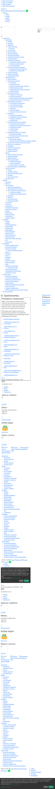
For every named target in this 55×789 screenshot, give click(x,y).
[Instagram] (22, 10)
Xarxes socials (7, 707)
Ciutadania (4, 723)
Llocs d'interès (7, 680)
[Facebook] (9, 10)
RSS (4, 719)
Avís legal (33, 774)
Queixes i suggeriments (9, 764)
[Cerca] (39, 31)
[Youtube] (16, 10)
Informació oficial (8, 668)
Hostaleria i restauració (9, 687)
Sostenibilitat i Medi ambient (11, 747)
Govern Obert (4, 750)
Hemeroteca (6, 721)
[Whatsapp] (27, 10)
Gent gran (6, 731)
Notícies (5, 594)
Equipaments (6, 685)
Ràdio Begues (7, 709)
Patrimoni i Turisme (8, 749)
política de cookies (14, 784)
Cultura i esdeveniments (9, 725)
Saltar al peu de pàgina (8, 6)
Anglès (7, 18)
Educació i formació (8, 728)
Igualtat (5, 737)
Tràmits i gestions (8, 672)
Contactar (3, 9)
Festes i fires (6, 692)
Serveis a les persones (9, 745)
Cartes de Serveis (7, 762)
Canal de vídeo (7, 713)
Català (7, 14)
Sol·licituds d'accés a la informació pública (14, 766)
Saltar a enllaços (6, 4)
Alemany (7, 19)
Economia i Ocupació (9, 726)
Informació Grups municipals (11, 718)
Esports (5, 730)
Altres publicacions (8, 714)
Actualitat (3, 699)
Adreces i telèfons (8, 697)
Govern (5, 733)
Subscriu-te (4, 641)
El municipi (6, 677)
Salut (4, 742)
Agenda (5, 598)
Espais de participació (9, 752)
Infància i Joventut (8, 738)
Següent (7, 628)
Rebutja (46, 787)
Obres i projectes (7, 740)
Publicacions (6, 600)
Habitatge (6, 735)
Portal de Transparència (9, 757)
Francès (7, 21)
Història (5, 678)
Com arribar (6, 682)
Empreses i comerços (9, 689)
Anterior (3, 628)
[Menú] (1, 36)
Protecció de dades (36, 772)
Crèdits (33, 769)
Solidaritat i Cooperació (9, 743)
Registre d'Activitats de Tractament (12, 761)
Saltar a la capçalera (7, 1)
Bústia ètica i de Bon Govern (10, 755)
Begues (3, 675)
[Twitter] (3, 10)
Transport (6, 683)
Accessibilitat (34, 775)
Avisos (5, 596)
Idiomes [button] (5, 13)
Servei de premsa (8, 716)
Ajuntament (4, 665)
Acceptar (51, 787)
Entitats (5, 690)
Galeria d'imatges (8, 711)
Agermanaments (7, 694)
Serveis (5, 670)
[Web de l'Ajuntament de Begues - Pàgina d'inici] (8, 30)
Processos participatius (9, 754)
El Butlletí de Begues (8, 704)
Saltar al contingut (7, 2)
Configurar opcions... (6, 787)
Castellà (7, 16)
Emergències (6, 695)
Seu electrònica (7, 673)
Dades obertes (7, 759)
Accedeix (3, 612)
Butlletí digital (7, 706)
